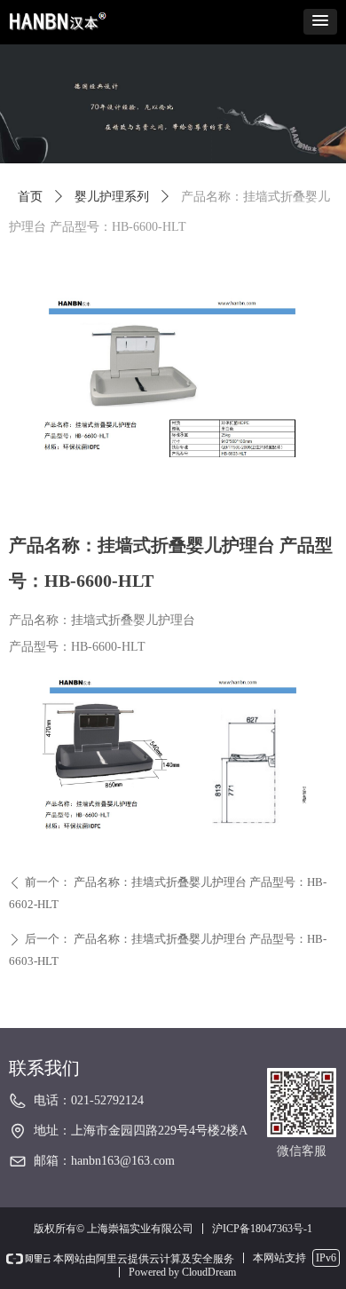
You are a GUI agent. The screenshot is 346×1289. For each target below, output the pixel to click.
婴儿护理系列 (112, 196)
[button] (320, 22)
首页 (30, 196)
